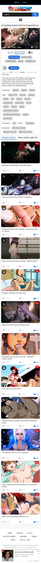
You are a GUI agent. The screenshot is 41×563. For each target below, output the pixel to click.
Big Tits (24, 90)
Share (20, 61)
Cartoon (32, 90)
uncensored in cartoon (11, 110)
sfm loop (22, 95)
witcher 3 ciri (13, 95)
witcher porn (19, 103)
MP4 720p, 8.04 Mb (25, 132)
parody (22, 107)
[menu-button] (20, 20)
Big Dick (15, 90)
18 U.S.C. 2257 (25, 540)
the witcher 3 (8, 118)
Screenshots (11, 61)
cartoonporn (14, 68)
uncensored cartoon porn (12, 114)
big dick (19, 99)
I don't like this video (12, 53)
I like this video (9, 53)
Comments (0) (30, 61)
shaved (6, 99)
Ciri (14, 123)
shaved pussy (8, 103)
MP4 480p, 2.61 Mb (10, 132)
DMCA (13, 540)
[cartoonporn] (4, 68)
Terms (34, 536)
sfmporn (25, 114)
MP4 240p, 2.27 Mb (18, 128)
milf (12, 99)
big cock (27, 99)
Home (10, 533)
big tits (29, 103)
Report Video (26, 57)
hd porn (14, 107)
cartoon (6, 107)
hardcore (31, 95)
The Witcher (30, 123)
